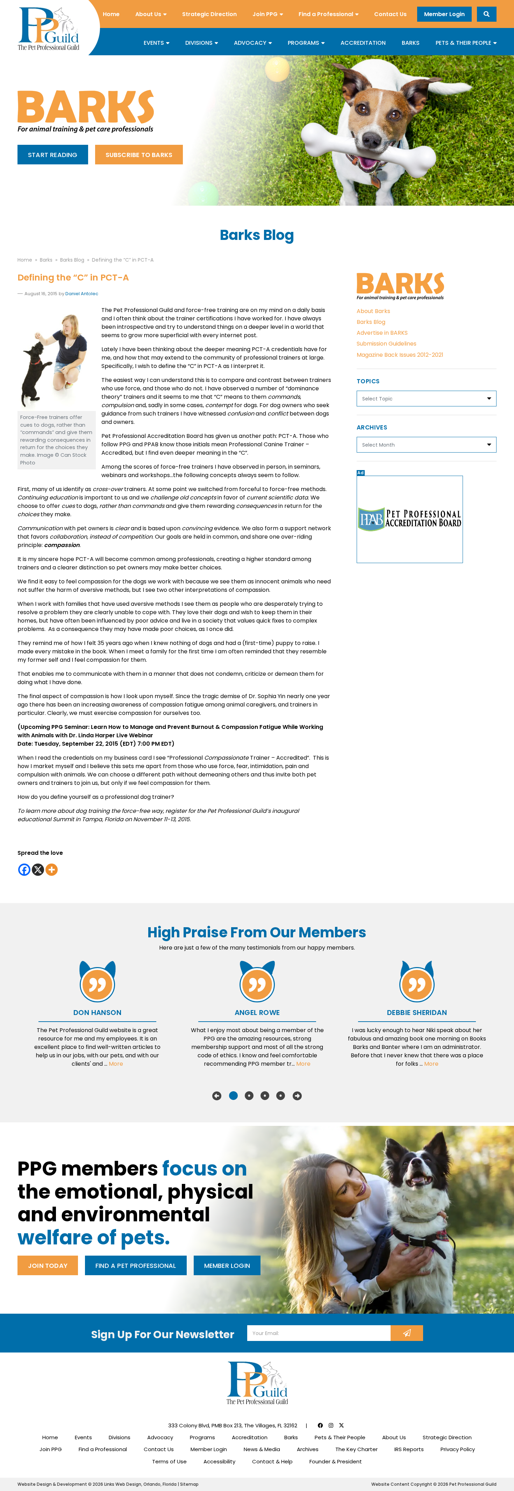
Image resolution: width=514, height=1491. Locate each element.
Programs (303, 43)
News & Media (262, 1449)
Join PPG (265, 14)
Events (154, 43)
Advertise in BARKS (382, 333)
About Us (148, 14)
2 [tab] (249, 1096)
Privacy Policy (458, 1449)
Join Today (47, 1265)
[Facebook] (24, 870)
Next (297, 1095)
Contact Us (390, 14)
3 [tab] (265, 1096)
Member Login (444, 14)
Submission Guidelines (386, 344)
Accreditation (363, 43)
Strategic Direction (209, 14)
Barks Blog (371, 322)
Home (111, 14)
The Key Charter (356, 1449)
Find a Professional (326, 14)
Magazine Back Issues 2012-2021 (400, 355)
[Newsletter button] (407, 1333)
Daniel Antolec (81, 293)
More (116, 1064)
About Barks (373, 311)
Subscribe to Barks (139, 154)
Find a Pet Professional (135, 1265)
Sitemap (189, 1484)
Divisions (199, 43)
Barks (411, 43)
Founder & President (335, 1461)
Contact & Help (272, 1461)
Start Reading (53, 154)
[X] (38, 870)
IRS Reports (409, 1449)
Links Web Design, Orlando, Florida (141, 1484)
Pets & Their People (463, 43)
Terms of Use (169, 1461)
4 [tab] (280, 1096)
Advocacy (250, 43)
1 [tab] (233, 1096)
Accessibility (219, 1461)
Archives (308, 1449)
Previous (216, 1095)
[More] (51, 870)
